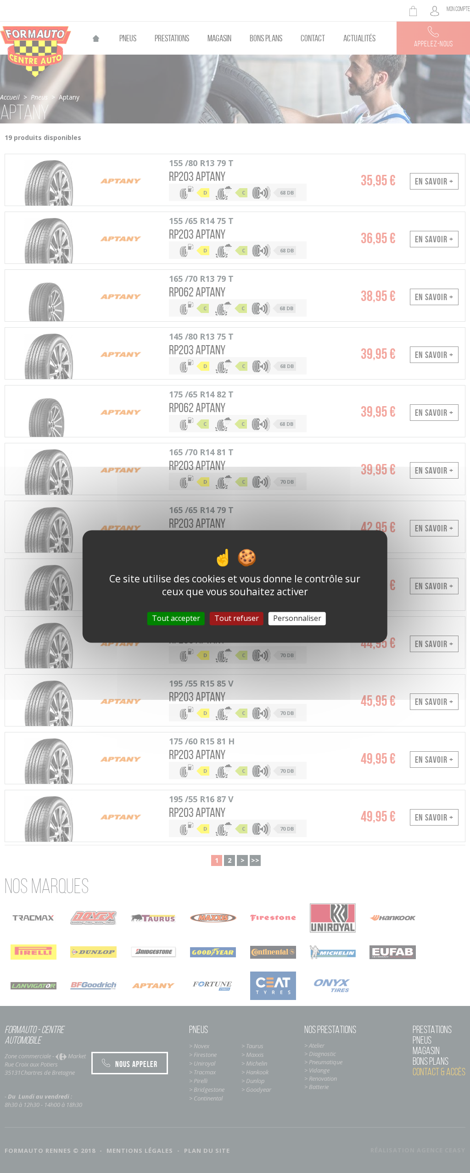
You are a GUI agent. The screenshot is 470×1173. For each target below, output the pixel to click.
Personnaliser (297, 618)
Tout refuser (236, 618)
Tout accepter (176, 618)
